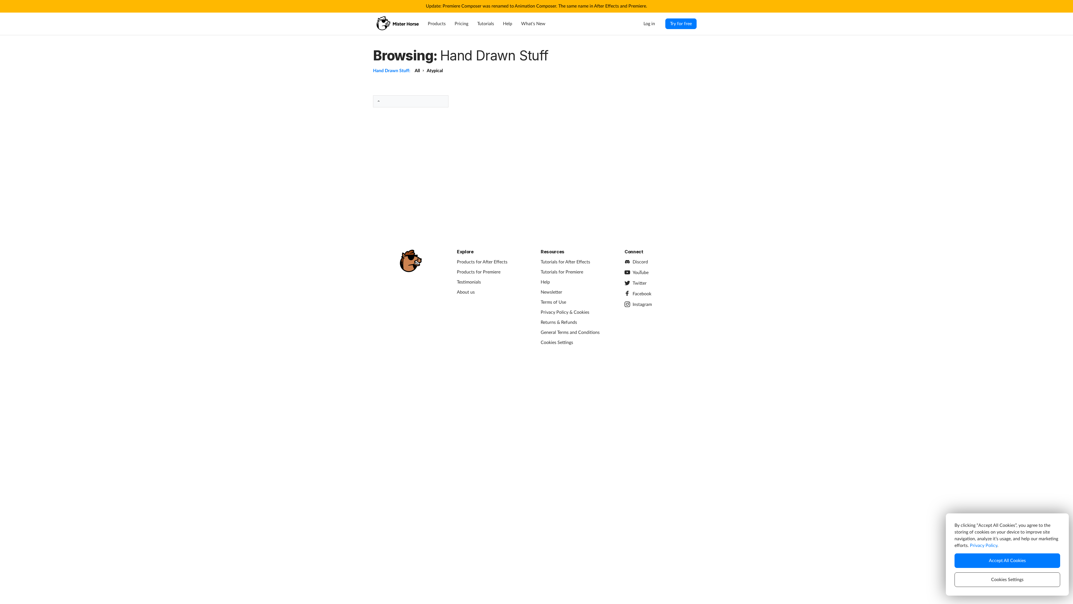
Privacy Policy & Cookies (565, 312)
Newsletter (551, 292)
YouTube (641, 272)
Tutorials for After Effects (565, 262)
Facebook (642, 294)
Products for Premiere (478, 272)
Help (507, 24)
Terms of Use (553, 302)
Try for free (681, 24)
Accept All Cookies (1007, 560)
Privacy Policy (983, 545)
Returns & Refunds (559, 322)
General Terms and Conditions (570, 332)
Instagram (642, 304)
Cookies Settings (557, 342)
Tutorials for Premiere (562, 272)
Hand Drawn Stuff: (391, 71)
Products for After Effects (482, 262)
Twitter (640, 283)
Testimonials (469, 282)
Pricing (461, 24)
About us (466, 292)
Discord (640, 262)
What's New (533, 24)
